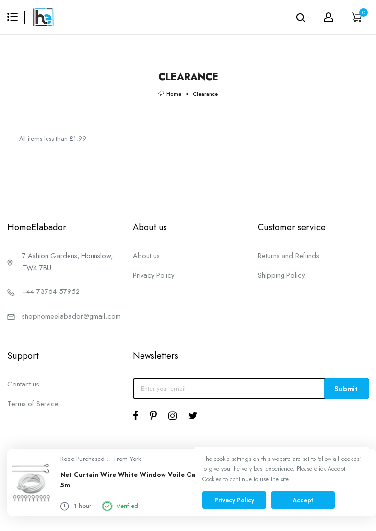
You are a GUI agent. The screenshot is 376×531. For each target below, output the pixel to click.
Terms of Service (33, 403)
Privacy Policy (153, 275)
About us (146, 255)
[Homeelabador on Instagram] (172, 416)
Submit (346, 389)
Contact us (23, 384)
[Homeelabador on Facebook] (135, 416)
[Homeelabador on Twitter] (193, 416)
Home (173, 93)
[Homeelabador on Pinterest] (153, 416)
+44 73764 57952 (51, 291)
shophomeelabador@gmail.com (71, 316)
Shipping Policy (281, 275)
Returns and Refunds (288, 255)
